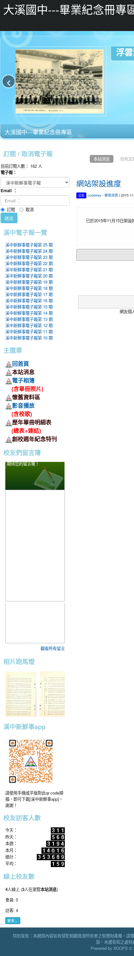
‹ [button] (9, 81)
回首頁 (20, 364)
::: (1, 143)
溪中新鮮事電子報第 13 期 (29, 319)
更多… (12, 920)
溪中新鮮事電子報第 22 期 (29, 263)
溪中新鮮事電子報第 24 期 (29, 251)
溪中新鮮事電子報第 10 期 (29, 338)
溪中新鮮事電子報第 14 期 (29, 313)
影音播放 (23, 405)
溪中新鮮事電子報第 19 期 (29, 282)
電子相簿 (23, 380)
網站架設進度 (98, 183)
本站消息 (101, 159)
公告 (81, 195)
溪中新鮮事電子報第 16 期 (29, 300)
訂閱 (11, 209)
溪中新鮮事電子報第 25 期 (29, 245)
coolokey (94, 195)
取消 (30, 209)
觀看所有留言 (53, 648)
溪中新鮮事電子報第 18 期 (29, 288)
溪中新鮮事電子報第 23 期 (29, 257)
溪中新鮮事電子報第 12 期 (29, 325)
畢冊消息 (111, 195)
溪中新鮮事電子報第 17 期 (29, 294)
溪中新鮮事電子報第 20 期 (29, 276)
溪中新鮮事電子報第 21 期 (29, 269)
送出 (9, 218)
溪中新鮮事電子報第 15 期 (29, 307)
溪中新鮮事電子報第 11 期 (29, 331)
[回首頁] (81, 159)
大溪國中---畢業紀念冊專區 (38, 132)
